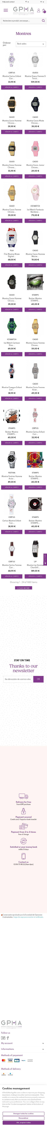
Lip (35, 562)
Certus (12, 73)
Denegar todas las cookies (23, 1113)
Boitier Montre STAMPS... (35, 300)
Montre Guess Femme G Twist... (35, 77)
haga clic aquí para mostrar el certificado (28, 917)
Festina (11, 473)
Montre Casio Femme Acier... (35, 389)
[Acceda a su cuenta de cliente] (38, 11)
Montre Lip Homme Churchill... (35, 566)
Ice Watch (35, 206)
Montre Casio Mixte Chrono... (35, 122)
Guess (35, 73)
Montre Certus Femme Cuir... (11, 566)
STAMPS (35, 295)
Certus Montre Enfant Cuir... (12, 522)
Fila (12, 250)
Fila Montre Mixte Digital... (12, 255)
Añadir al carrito (12, 87)
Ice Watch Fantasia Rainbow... (35, 211)
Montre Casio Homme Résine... (35, 255)
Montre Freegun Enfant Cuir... (12, 389)
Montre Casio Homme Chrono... (11, 122)
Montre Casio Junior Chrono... (35, 166)
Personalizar (23, 1118)
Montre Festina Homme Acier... (12, 478)
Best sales (31, 44)
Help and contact (8, 2)
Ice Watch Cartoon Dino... (12, 344)
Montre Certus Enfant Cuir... (12, 77)
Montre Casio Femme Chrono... (12, 211)
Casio (11, 117)
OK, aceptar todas (23, 1122)
